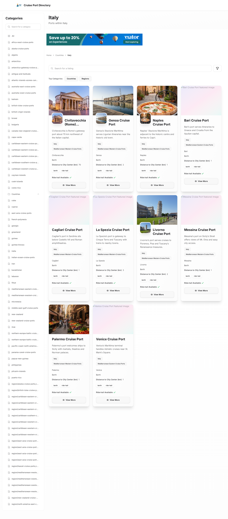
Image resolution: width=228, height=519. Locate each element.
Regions (85, 78)
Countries (59, 55)
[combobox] (130, 68)
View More (70, 185)
